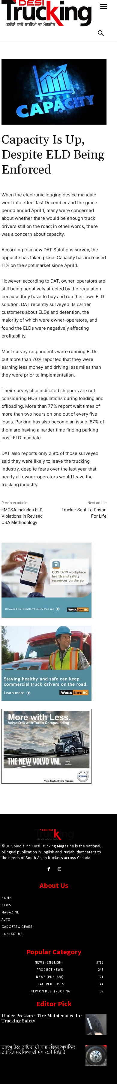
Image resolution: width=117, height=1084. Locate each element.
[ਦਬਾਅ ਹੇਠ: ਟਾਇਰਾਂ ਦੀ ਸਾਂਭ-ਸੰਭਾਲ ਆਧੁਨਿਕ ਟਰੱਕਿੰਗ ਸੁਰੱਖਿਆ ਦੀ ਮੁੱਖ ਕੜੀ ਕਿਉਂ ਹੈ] (96, 1055)
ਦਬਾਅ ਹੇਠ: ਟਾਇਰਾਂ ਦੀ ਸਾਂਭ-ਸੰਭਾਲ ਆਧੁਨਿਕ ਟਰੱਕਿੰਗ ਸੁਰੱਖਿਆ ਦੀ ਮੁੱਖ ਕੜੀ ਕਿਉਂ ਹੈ (38, 1049)
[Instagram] (59, 869)
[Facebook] (48, 869)
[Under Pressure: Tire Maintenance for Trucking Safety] (96, 1024)
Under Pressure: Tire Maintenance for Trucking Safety (42, 1018)
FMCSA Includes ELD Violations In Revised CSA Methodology (22, 516)
